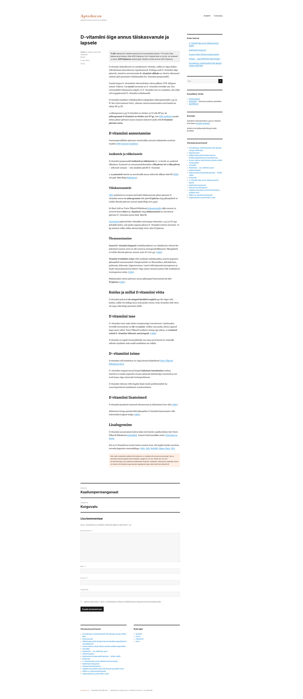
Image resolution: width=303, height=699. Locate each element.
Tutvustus (218, 16)
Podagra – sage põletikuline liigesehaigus (204, 59)
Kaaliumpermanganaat (91, 664)
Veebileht (84, 590)
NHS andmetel (166, 116)
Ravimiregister (194, 99)
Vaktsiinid (139, 639)
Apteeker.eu (91, 15)
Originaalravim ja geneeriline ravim (95, 674)
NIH (176, 174)
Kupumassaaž (87, 639)
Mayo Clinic (164, 448)
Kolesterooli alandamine (91, 666)
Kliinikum (131, 177)
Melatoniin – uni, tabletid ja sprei (94, 651)
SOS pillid (85, 649)
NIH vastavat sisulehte (127, 144)
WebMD (154, 448)
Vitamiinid (84, 54)
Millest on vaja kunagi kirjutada (94, 671)
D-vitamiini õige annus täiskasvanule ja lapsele (100, 661)
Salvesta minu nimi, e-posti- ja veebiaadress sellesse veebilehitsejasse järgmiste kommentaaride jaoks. (122, 602)
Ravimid (139, 634)
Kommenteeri (86, 531)
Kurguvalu (86, 659)
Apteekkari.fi (194, 104)
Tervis (82, 64)
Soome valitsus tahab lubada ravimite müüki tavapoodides (104, 646)
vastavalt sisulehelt (202, 123)
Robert (82, 57)
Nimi (83, 566)
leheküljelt (132, 435)
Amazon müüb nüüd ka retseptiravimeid (204, 54)
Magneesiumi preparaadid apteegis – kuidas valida (101, 656)
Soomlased (114, 221)
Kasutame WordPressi (100, 690)
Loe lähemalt (147, 690)
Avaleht (207, 16)
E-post (84, 578)
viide (159, 252)
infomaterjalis (154, 208)
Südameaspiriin (88, 654)
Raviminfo (193, 101)
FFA (173, 448)
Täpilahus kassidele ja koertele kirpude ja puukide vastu (103, 669)
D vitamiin (89, 52)
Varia (138, 641)
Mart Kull (97, 52)
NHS (111, 195)
